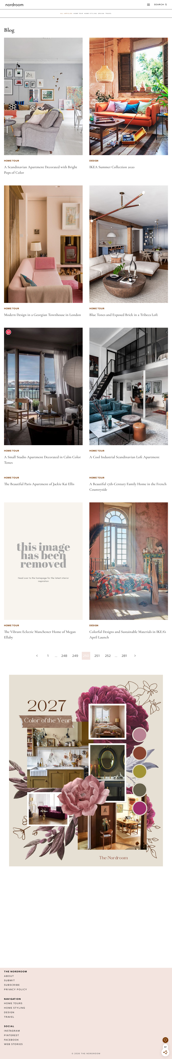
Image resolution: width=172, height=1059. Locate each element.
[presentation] (43, 96)
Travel (9, 1016)
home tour (78, 13)
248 (64, 656)
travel (108, 13)
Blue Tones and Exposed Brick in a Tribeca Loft (123, 315)
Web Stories (13, 1044)
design (101, 13)
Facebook (11, 1039)
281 (124, 656)
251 (97, 656)
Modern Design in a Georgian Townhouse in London (42, 315)
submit (9, 980)
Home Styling (90, 13)
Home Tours (13, 1003)
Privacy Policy (15, 989)
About (9, 976)
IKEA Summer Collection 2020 (112, 167)
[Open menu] (148, 4)
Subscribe (12, 985)
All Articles (66, 13)
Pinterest (11, 1035)
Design (9, 1012)
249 (75, 656)
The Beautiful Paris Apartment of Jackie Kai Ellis (39, 484)
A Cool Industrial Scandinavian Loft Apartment (124, 457)
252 (108, 656)
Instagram (12, 1030)
